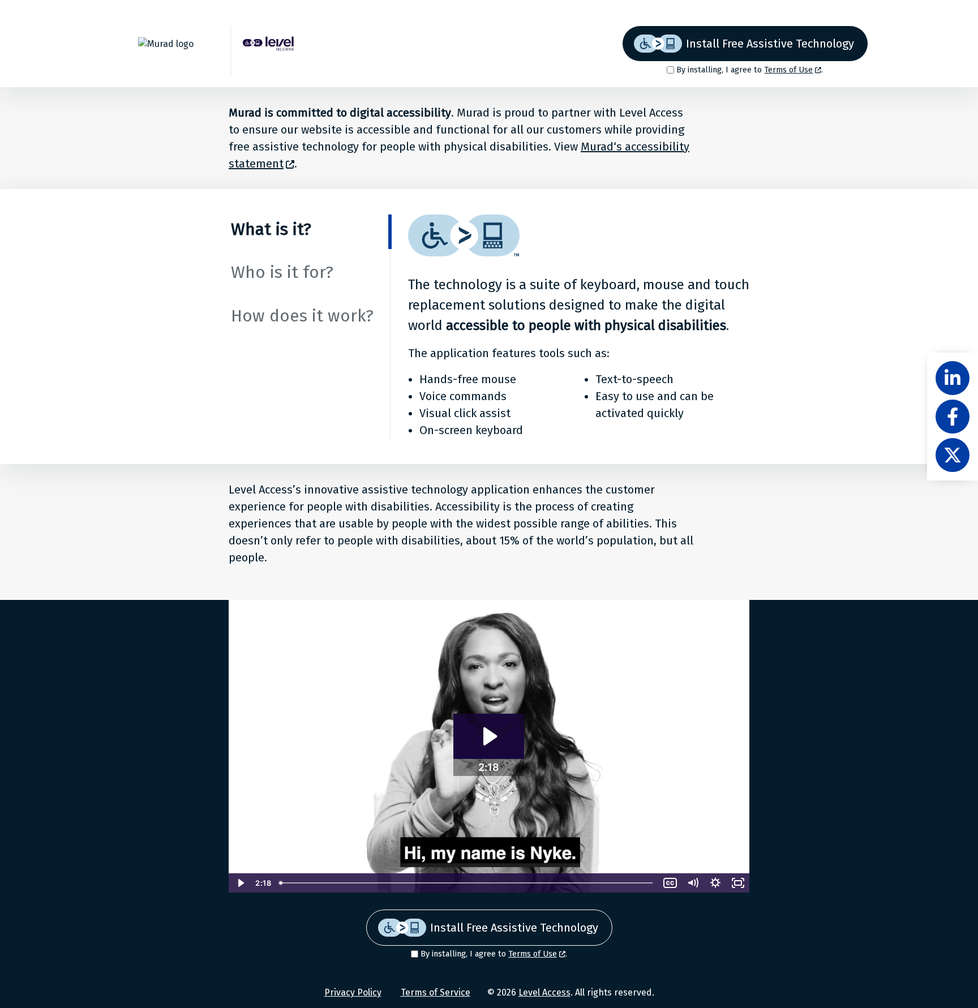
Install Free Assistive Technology (770, 43)
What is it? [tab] (271, 229)
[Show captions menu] (670, 883)
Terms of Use (788, 70)
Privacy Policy (352, 992)
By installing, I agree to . (749, 70)
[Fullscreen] (738, 883)
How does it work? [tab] (302, 316)
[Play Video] (240, 883)
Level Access (544, 992)
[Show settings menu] (715, 883)
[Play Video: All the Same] (488, 736)
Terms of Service (435, 992)
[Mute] (692, 883)
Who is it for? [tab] (282, 272)
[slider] (467, 883)
